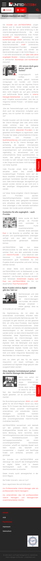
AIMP (23, 45)
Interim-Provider (12, 255)
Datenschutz (7, 531)
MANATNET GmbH (11, 37)
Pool (4, 233)
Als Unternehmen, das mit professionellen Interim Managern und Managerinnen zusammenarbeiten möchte (20, 497)
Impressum (6, 527)
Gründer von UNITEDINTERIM (18, 25)
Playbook (39, 165)
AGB (4, 517)
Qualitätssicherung (10, 140)
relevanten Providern (24, 130)
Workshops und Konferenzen (26, 60)
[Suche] (37, 10)
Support (39, 390)
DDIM (28, 401)
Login (22, 10)
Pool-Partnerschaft (20, 284)
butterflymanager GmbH (12, 40)
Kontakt (9, 10)
